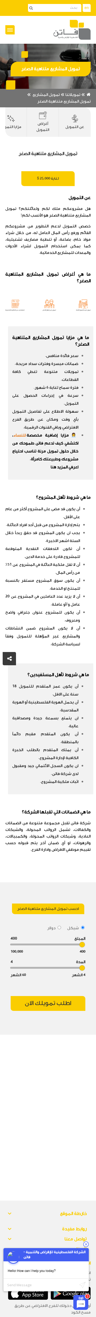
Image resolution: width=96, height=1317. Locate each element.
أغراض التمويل (42, 127)
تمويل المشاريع (46, 94)
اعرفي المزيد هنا (64, 467)
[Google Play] (70, 1293)
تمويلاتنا (72, 94)
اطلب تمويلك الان (48, 1003)
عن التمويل (74, 127)
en (87, 8)
